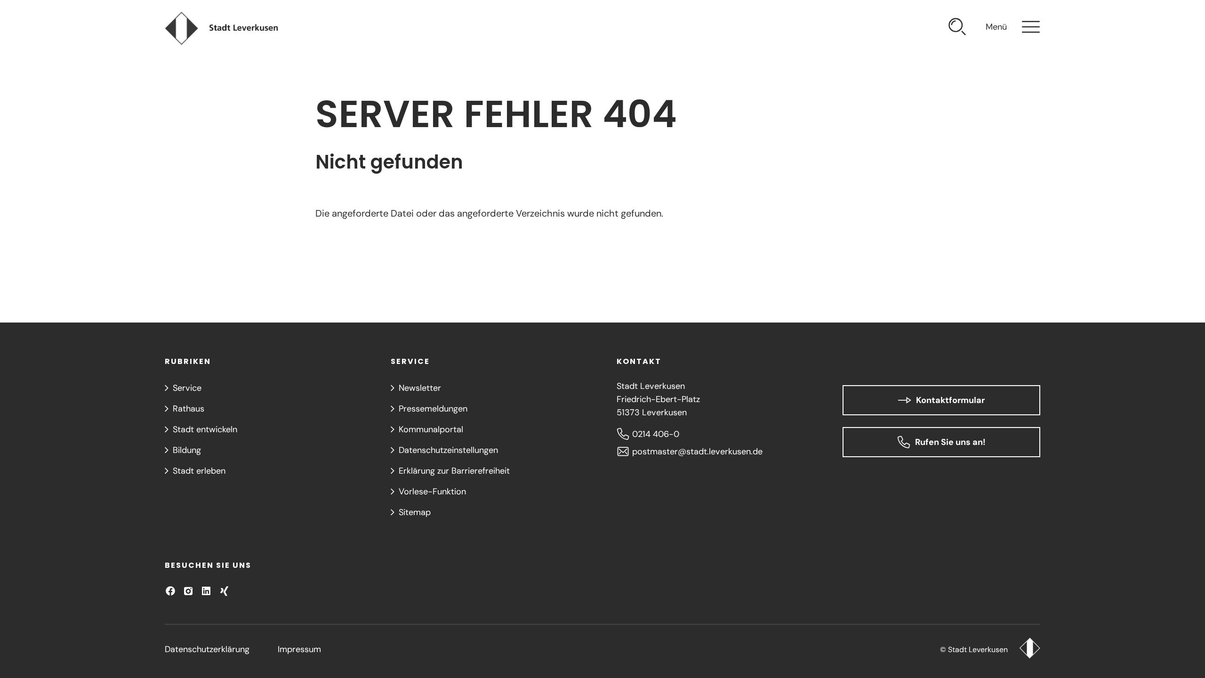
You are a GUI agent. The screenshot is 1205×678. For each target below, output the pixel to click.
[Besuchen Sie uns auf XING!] (224, 591)
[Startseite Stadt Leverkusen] (1029, 649)
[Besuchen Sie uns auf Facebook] (170, 591)
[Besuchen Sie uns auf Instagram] (188, 591)
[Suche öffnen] (957, 28)
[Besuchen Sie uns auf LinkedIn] (206, 591)
